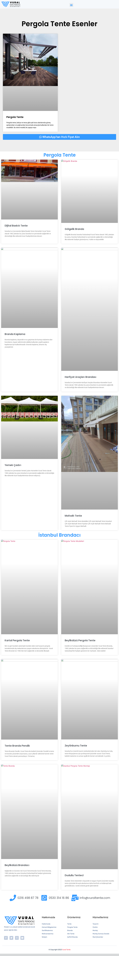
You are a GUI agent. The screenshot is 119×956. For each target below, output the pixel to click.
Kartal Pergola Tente (17, 640)
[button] (71, 5)
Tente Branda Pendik (17, 745)
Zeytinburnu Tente (76, 745)
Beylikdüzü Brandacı (17, 865)
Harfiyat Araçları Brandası (80, 377)
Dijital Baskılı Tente (16, 225)
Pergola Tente (14, 117)
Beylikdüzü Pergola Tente (80, 640)
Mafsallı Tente (73, 515)
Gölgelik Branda (74, 229)
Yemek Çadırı (13, 465)
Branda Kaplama (15, 334)
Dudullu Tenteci (74, 875)
